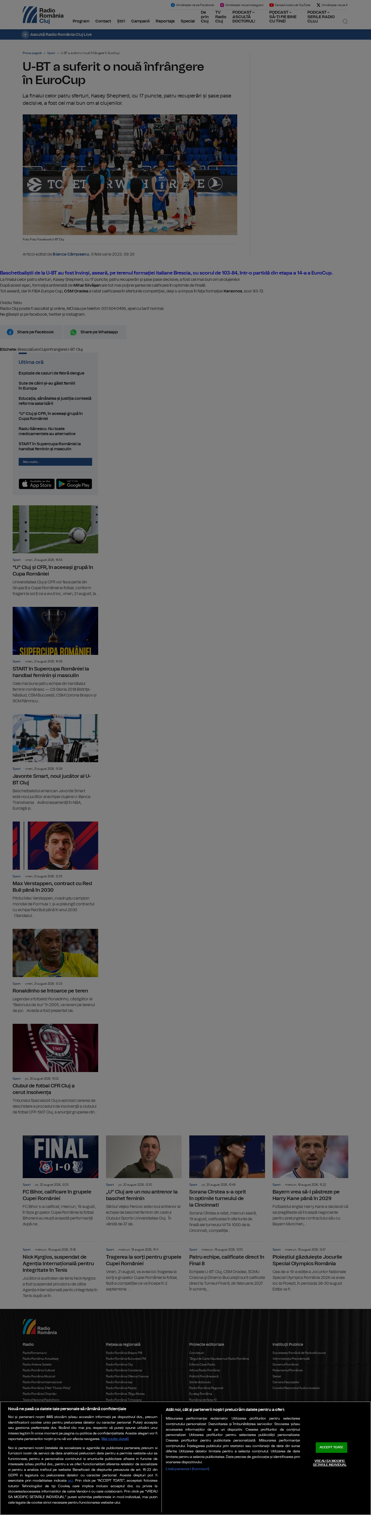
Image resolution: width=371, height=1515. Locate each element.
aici (70, 1480)
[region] (185, 1458)
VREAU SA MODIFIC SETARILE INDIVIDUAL (330, 1463)
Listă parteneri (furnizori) (187, 1469)
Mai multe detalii (115, 1439)
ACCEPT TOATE (331, 1447)
